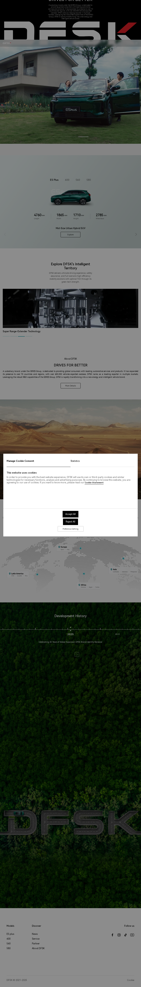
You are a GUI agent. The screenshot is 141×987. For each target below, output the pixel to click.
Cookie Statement (94, 482)
